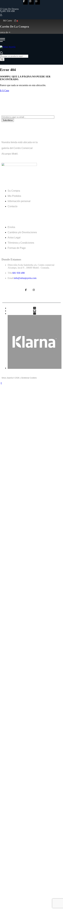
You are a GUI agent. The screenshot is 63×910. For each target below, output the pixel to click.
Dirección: (13, 265)
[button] (1, 383)
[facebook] (25, 2)
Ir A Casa (4, 90)
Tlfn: (10, 273)
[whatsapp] (37, 2)
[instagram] (31, 2)
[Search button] (2, 59)
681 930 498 (8, 11)
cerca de (4, 32)
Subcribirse (8, 120)
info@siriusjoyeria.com (25, 278)
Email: (11, 278)
